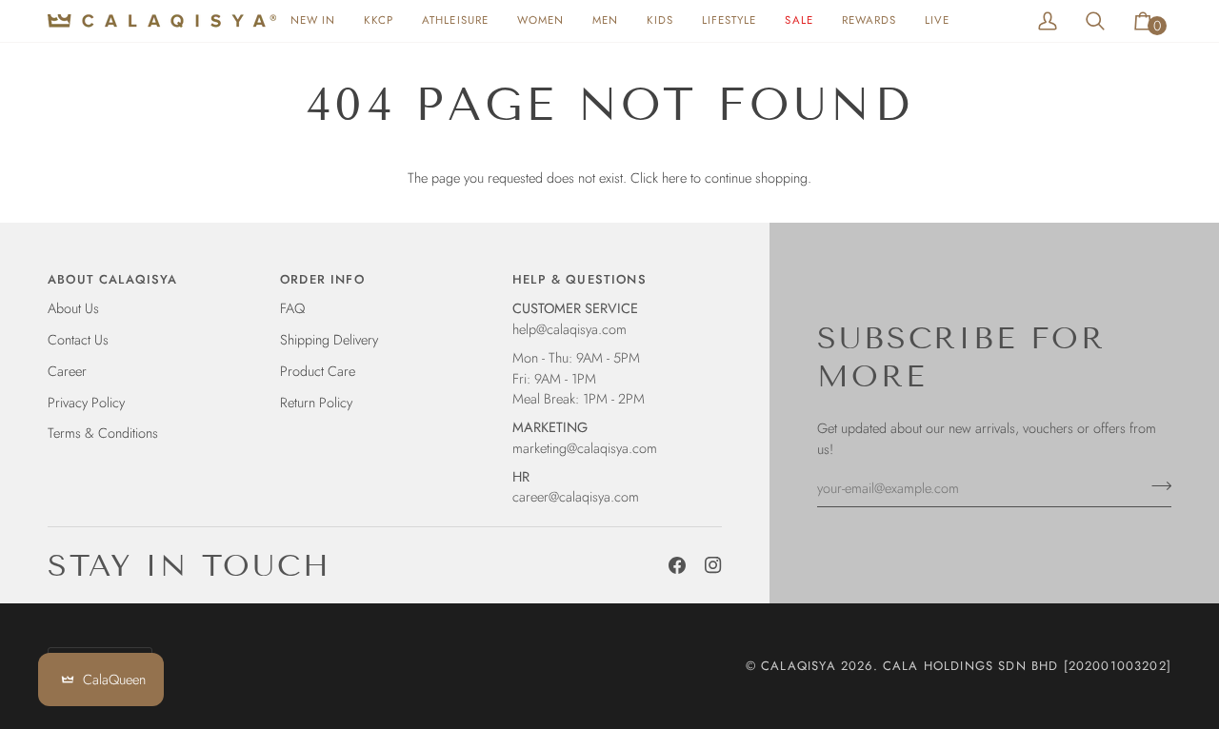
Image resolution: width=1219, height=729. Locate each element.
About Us (73, 308)
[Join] (1155, 485)
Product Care (317, 371)
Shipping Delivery (329, 339)
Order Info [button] (322, 279)
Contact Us (78, 339)
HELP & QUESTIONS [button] (579, 279)
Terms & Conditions (103, 433)
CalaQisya (798, 666)
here (674, 177)
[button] (540, 21)
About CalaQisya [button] (113, 279)
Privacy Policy (86, 402)
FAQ (292, 308)
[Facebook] (677, 565)
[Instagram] (713, 565)
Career (67, 371)
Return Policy (316, 402)
